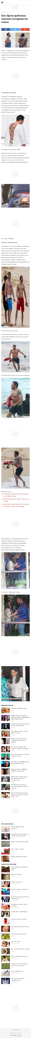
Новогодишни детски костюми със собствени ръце (20, 897)
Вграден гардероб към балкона (19, 856)
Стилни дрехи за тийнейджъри (19, 911)
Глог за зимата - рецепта (17, 849)
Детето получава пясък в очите (19, 956)
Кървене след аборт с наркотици (19, 889)
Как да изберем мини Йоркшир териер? (19, 868)
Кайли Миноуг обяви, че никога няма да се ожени (19, 732)
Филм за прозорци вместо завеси (20, 841)
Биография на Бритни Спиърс (19, 708)
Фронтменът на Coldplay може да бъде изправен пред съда (20, 762)
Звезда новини (8, 12)
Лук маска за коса (15, 941)
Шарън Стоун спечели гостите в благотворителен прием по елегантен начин (19, 778)
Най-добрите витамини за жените (20, 926)
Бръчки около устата (16, 882)
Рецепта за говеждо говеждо (18, 934)
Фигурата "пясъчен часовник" (19, 919)
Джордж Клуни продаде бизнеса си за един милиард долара (20, 724)
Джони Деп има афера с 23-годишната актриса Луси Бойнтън (20, 747)
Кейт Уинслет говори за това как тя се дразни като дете (20, 755)
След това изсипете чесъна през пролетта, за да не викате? (19, 964)
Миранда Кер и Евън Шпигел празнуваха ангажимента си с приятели (19, 740)
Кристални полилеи (16, 874)
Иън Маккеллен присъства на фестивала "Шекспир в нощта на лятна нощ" (19, 786)
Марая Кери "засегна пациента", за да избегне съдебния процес (20, 835)
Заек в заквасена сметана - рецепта (20, 949)
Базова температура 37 (17, 971)
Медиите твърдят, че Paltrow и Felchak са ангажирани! (19, 770)
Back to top (15, 1030)
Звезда (2, 12)
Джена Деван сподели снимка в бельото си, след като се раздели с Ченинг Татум (20, 794)
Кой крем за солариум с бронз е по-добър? (19, 905)
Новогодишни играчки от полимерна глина (18, 979)
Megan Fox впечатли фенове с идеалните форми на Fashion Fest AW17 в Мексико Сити (20, 717)
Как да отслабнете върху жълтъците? (17, 827)
